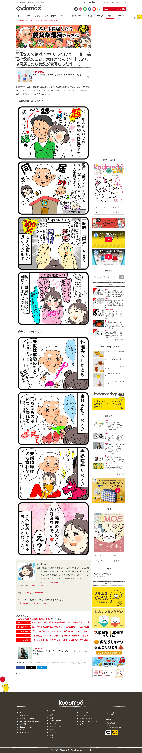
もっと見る (120, 474)
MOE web (83, 715)
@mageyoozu (52, 582)
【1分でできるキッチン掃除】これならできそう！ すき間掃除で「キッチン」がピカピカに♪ (114, 459)
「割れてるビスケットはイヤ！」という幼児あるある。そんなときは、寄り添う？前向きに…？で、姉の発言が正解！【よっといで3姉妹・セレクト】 (61, 631)
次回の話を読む (23, 622)
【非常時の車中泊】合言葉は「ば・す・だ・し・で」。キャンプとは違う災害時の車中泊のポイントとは (114, 325)
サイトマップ (24, 733)
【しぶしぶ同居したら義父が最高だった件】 (33, 619)
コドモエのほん (104, 2)
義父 (77, 662)
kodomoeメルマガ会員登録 (114, 9)
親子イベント (84, 724)
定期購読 (116, 212)
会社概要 (23, 724)
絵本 (29, 16)
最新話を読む (22, 627)
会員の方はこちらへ (27, 718)
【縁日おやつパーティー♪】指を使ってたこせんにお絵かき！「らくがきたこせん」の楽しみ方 (114, 467)
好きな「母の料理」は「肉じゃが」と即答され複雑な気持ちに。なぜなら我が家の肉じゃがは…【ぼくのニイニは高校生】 (114, 293)
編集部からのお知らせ (103, 574)
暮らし (90, 16)
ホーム (20, 16)
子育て (37, 16)
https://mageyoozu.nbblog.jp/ (34, 593)
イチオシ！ (120, 16)
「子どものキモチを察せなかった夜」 (33, 603)
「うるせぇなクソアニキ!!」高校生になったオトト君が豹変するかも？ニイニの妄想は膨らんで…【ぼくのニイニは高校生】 (61, 636)
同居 (47, 662)
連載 (109, 16)
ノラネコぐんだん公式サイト (90, 721)
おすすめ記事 (22, 631)
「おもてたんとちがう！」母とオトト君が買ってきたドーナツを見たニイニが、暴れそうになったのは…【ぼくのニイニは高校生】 (114, 315)
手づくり (100, 16)
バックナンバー (100, 212)
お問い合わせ (100, 576)
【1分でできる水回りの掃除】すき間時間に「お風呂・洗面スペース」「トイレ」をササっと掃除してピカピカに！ (114, 334)
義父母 (84, 662)
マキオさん (28, 662)
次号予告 (116, 207)
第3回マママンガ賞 (67, 662)
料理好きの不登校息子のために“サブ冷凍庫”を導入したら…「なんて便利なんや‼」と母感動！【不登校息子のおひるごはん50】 (114, 304)
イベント (63, 16)
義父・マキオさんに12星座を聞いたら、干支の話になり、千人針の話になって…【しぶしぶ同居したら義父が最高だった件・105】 (61, 627)
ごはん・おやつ (50, 16)
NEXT (20, 673)
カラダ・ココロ (77, 16)
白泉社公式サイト (86, 718)
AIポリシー (24, 730)
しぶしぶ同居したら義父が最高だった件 (44, 21)
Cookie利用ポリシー (27, 727)
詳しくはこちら (100, 555)
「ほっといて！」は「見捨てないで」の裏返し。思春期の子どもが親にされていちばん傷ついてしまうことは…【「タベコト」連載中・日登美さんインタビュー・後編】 (61, 640)
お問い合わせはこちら (119, 2)
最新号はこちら (100, 207)
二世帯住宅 (39, 662)
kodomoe (21, 21)
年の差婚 (55, 662)
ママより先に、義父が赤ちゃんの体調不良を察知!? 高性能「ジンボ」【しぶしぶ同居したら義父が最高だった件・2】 (61, 622)
